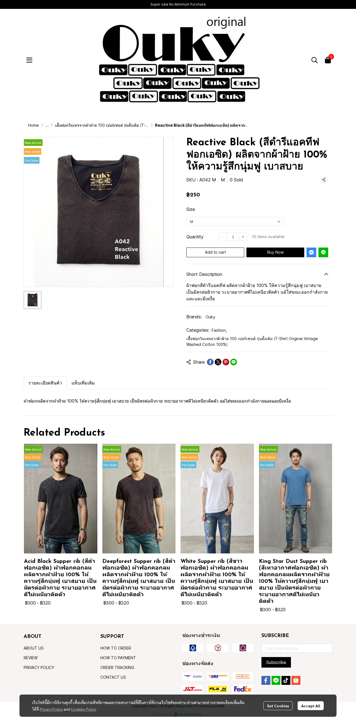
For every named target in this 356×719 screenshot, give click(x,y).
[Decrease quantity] (223, 237)
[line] (275, 680)
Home (33, 125)
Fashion (219, 330)
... (47, 125)
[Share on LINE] (233, 362)
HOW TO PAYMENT (118, 657)
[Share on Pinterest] (225, 362)
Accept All (310, 705)
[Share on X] (218, 362)
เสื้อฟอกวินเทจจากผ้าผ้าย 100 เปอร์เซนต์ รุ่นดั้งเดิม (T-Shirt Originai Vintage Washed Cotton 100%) (141, 125)
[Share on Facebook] (210, 362)
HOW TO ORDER (115, 648)
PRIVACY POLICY (39, 667)
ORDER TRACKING (117, 667)
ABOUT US (34, 648)
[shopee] (295, 680)
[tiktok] (285, 680)
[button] (314, 60)
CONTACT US (113, 677)
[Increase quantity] (243, 237)
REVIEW (31, 657)
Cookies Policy (83, 708)
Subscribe (276, 662)
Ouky (210, 316)
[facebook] (265, 680)
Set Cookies (278, 705)
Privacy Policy (51, 708)
